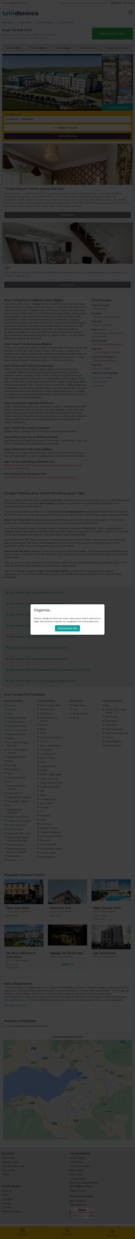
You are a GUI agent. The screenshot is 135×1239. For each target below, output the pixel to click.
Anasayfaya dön (67, 628)
